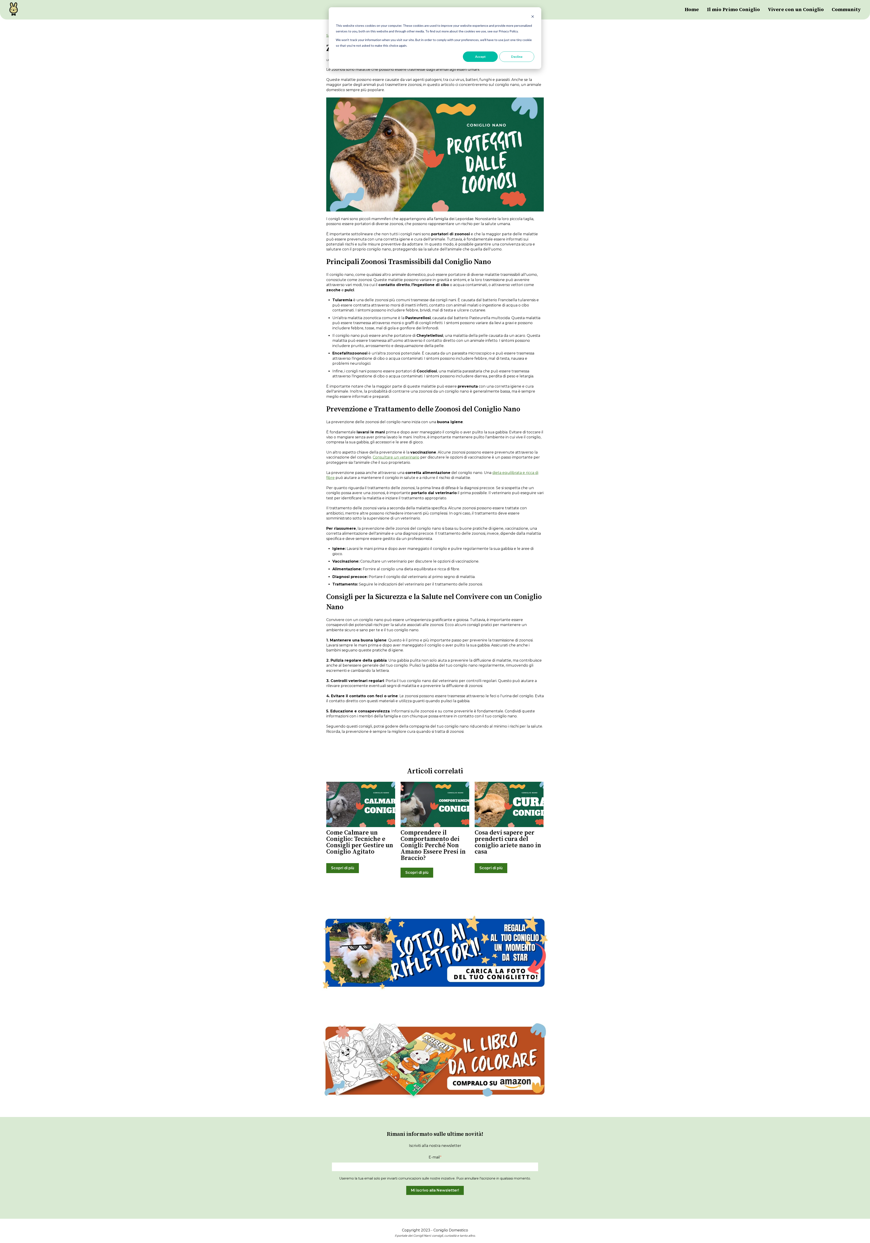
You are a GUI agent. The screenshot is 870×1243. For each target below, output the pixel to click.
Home (692, 10)
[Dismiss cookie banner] (532, 17)
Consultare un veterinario (396, 457)
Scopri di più (342, 868)
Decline (516, 56)
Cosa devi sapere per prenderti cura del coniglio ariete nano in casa (508, 842)
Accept (480, 56)
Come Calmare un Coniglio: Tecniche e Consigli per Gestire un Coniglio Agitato (359, 842)
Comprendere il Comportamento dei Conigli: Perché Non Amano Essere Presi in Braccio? (433, 845)
